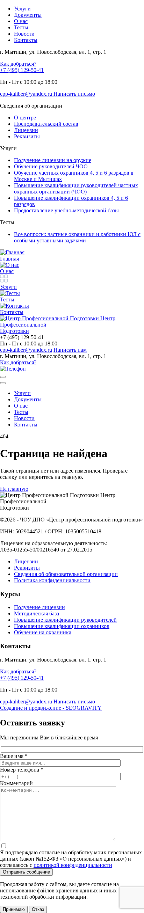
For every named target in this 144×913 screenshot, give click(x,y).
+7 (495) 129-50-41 (22, 70)
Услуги (22, 393)
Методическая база (36, 613)
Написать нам (70, 350)
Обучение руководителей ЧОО (51, 166)
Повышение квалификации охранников (61, 626)
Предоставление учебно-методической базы (66, 210)
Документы (28, 399)
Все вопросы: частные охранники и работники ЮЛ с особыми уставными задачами (77, 237)
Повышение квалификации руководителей (65, 620)
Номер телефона (21, 770)
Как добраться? (18, 64)
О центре (25, 117)
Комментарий (16, 783)
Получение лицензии (39, 607)
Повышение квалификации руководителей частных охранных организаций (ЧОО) (76, 188)
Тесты (21, 412)
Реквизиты (27, 136)
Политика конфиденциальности (52, 580)
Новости (24, 418)
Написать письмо (74, 94)
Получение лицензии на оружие (52, 160)
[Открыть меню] (3, 377)
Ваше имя (14, 756)
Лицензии (26, 130)
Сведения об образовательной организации (66, 574)
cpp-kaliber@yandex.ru (26, 94)
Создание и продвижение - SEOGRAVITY (51, 708)
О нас (21, 406)
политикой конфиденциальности (73, 865)
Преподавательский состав (46, 124)
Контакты (25, 425)
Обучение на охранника (42, 632)
